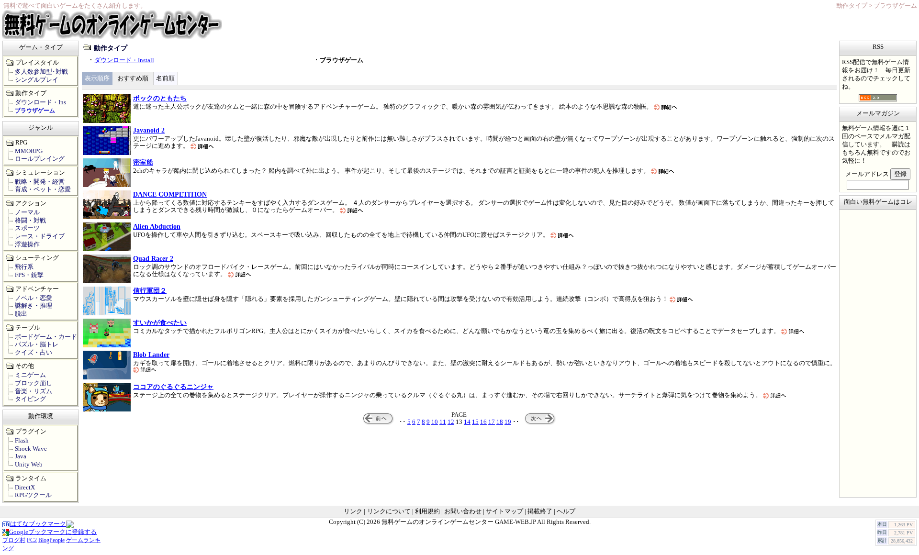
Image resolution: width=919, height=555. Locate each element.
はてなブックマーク (38, 524)
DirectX (25, 487)
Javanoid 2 (149, 130)
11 (442, 422)
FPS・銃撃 (29, 275)
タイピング (30, 399)
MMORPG (29, 151)
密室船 (143, 162)
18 (499, 422)
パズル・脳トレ (36, 344)
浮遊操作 (27, 244)
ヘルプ (566, 511)
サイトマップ (504, 511)
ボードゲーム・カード (46, 336)
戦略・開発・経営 (40, 181)
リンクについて (389, 511)
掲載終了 (539, 511)
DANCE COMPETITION (170, 194)
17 (491, 422)
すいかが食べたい (160, 322)
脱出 (21, 314)
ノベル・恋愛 (33, 298)
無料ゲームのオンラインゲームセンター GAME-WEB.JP (458, 522)
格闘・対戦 (30, 220)
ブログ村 (13, 540)
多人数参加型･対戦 (41, 71)
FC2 (32, 540)
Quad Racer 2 (153, 258)
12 (451, 422)
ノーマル (27, 212)
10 (434, 422)
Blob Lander (151, 354)
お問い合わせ (463, 511)
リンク (353, 511)
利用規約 (427, 511)
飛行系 (24, 267)
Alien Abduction (156, 226)
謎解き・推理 (33, 305)
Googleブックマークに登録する (53, 532)
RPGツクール (33, 495)
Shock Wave (31, 448)
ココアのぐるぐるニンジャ (173, 386)
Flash (22, 440)
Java (20, 456)
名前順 (165, 78)
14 (467, 422)
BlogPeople (51, 540)
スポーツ (27, 228)
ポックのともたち (160, 98)
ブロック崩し (33, 383)
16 (483, 422)
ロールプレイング (40, 158)
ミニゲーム (30, 375)
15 (475, 422)
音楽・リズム (33, 391)
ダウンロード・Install (124, 60)
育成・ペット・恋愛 (43, 189)
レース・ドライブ (40, 236)
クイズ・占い (33, 352)
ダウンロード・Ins (40, 102)
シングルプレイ (36, 80)
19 (507, 422)
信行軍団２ (150, 290)
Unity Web (29, 464)
